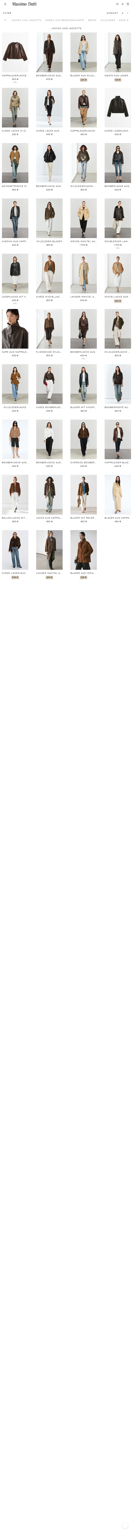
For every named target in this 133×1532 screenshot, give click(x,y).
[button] (5, 20)
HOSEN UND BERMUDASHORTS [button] (64, 20)
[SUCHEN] (117, 4)
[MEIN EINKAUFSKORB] (128, 4)
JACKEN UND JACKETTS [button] (26, 20)
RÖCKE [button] (92, 20)
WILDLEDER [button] (108, 20)
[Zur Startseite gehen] (24, 4)
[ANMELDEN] (123, 4)
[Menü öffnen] (5, 4)
